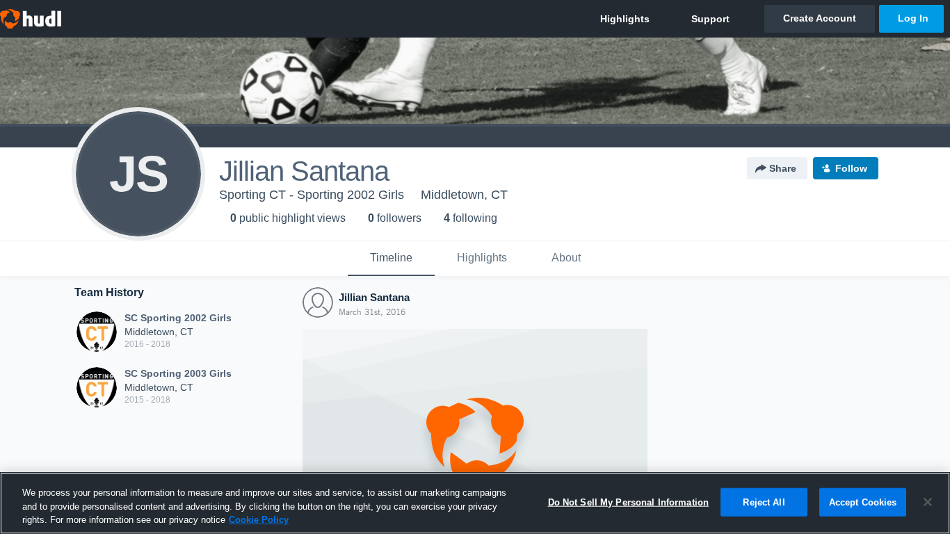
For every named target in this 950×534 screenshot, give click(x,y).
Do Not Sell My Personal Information (628, 501)
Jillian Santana (374, 297)
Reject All (763, 501)
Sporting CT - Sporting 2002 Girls (311, 195)
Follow (851, 168)
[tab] (391, 258)
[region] (475, 503)
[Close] (927, 502)
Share (782, 168)
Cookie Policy (259, 520)
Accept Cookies (863, 501)
